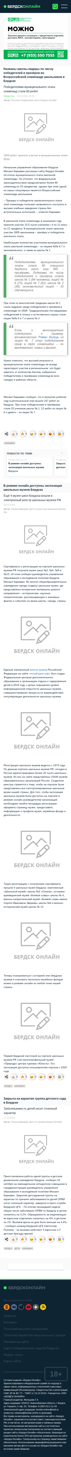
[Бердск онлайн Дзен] (36, 1307)
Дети (17, 1248)
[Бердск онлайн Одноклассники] (7, 1307)
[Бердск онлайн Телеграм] (21, 1307)
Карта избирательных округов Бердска (31, 1348)
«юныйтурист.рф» (39, 673)
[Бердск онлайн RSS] (43, 1307)
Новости (10, 1316)
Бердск (8, 1086)
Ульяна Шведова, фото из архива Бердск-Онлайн (36, 1122)
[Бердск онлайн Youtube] (28, 1307)
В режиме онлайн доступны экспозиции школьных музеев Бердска (26, 467)
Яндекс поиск (13, 1354)
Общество (9, 96)
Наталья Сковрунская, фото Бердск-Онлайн (34, 100)
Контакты (10, 1322)
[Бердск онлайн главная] (24, 1287)
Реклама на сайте (16, 1342)
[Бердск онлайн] (22, 6)
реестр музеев (38, 669)
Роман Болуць (49, 337)
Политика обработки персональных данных (35, 1335)
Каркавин (10, 443)
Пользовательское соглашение (26, 1329)
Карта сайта (12, 1361)
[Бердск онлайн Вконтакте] (14, 1307)
